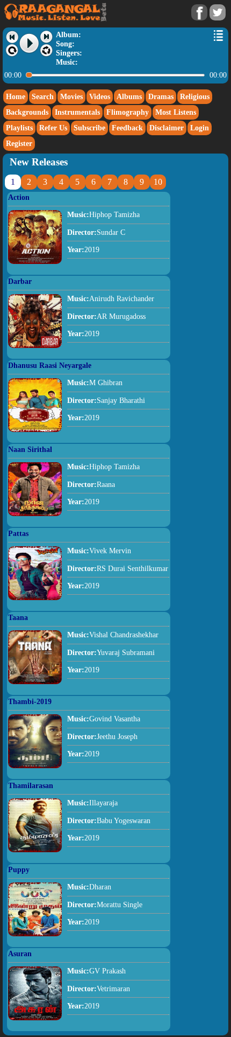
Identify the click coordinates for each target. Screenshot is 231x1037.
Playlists (19, 127)
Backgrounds (27, 112)
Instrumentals (77, 112)
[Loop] (12, 51)
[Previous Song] (12, 37)
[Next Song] (46, 37)
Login (199, 127)
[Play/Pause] (29, 43)
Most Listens (175, 112)
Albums (129, 96)
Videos (99, 96)
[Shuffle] (46, 51)
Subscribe (89, 127)
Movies (71, 96)
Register (19, 143)
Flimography (127, 112)
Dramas (161, 96)
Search (43, 96)
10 (158, 181)
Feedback (127, 127)
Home (15, 96)
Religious (195, 96)
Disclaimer (166, 127)
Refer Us (53, 127)
